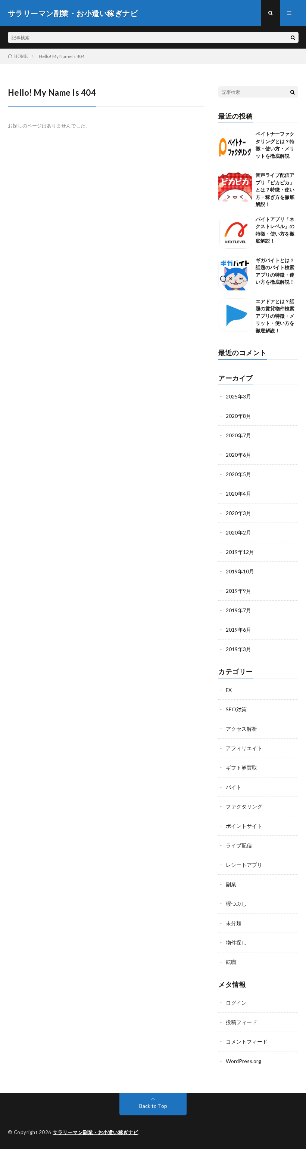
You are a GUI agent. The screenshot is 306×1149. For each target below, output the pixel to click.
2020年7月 (238, 435)
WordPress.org (243, 1061)
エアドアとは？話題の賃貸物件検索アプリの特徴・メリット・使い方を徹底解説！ (275, 315)
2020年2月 (238, 532)
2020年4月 (238, 493)
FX (229, 690)
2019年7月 (238, 610)
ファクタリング (244, 806)
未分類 (233, 923)
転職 (231, 962)
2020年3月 (238, 513)
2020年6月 (238, 455)
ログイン (236, 1002)
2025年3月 (238, 396)
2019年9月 (238, 591)
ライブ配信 (239, 845)
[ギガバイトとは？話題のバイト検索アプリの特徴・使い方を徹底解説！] (235, 273)
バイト (233, 787)
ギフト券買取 (241, 767)
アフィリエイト (244, 748)
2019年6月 (238, 629)
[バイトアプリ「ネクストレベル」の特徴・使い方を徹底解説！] (235, 232)
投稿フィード (241, 1022)
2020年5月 (238, 474)
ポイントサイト (244, 826)
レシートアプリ (244, 865)
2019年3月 (238, 649)
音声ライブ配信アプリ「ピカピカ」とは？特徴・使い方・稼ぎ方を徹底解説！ (275, 189)
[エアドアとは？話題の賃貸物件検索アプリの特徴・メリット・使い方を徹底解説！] (235, 315)
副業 (231, 884)
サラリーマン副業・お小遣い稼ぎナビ (95, 1132)
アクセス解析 (241, 729)
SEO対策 (236, 709)
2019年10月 (240, 571)
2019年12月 (240, 552)
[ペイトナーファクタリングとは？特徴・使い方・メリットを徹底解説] (235, 147)
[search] (293, 37)
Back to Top (153, 1106)
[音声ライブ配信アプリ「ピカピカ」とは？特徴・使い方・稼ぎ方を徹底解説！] (235, 188)
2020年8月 (238, 416)
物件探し (236, 942)
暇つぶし (236, 903)
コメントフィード (247, 1041)
